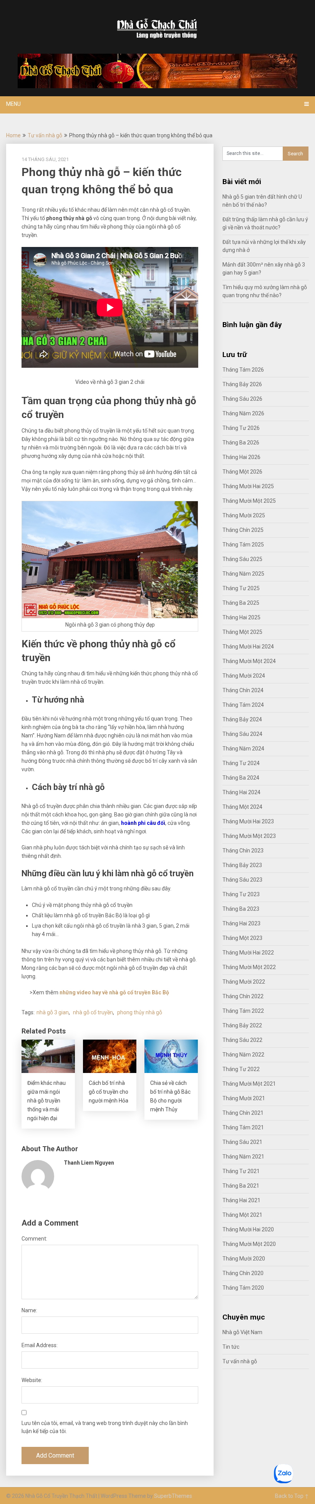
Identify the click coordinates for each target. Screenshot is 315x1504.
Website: (32, 1380)
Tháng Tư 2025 (241, 588)
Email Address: (40, 1345)
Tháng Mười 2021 (243, 1098)
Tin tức (230, 1347)
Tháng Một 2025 (242, 632)
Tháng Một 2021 (242, 1215)
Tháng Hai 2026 (241, 457)
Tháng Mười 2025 (243, 515)
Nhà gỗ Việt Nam (242, 1332)
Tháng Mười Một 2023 (249, 836)
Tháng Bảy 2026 (242, 384)
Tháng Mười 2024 (243, 676)
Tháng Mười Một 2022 (249, 967)
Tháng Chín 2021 (243, 1113)
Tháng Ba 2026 (240, 442)
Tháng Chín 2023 (243, 850)
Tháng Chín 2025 (243, 530)
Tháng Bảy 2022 (242, 1025)
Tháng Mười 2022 (243, 982)
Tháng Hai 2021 (241, 1200)
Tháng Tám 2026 (243, 370)
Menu (13, 104)
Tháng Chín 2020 (243, 1273)
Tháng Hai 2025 (241, 617)
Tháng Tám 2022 (243, 1011)
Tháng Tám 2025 (243, 544)
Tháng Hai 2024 (241, 792)
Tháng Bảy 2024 (242, 719)
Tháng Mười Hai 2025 (248, 486)
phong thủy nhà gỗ (139, 1012)
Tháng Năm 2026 (243, 413)
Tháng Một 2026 (242, 472)
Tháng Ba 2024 (240, 778)
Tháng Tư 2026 (241, 428)
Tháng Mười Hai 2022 (248, 952)
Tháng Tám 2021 (243, 1127)
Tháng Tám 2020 (243, 1288)
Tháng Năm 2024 (243, 748)
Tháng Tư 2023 (241, 894)
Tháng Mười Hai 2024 (248, 646)
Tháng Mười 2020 (243, 1259)
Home (13, 135)
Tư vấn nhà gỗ (45, 135)
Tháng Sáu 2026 (242, 399)
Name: (29, 1310)
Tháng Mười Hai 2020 (248, 1229)
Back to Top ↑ (292, 1496)
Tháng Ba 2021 (240, 1186)
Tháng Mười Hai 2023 (248, 821)
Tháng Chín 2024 (243, 690)
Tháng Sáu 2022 (242, 1040)
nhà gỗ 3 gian (52, 1012)
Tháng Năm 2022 (243, 1054)
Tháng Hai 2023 (241, 923)
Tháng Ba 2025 (240, 603)
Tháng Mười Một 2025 (249, 501)
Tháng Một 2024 (242, 807)
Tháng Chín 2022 (243, 996)
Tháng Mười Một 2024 (249, 661)
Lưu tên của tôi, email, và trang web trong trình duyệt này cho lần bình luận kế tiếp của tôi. (105, 1427)
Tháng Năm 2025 (243, 574)
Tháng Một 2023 (242, 938)
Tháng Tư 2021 (241, 1171)
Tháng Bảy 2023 (242, 865)
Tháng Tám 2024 (243, 705)
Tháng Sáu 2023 (242, 880)
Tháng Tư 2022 (241, 1069)
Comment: (34, 1239)
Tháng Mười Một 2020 (249, 1244)
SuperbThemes (173, 1496)
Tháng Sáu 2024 (242, 734)
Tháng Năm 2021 (243, 1157)
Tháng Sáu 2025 (242, 559)
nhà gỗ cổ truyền (93, 1012)
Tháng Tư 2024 (241, 763)
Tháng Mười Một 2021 (249, 1084)
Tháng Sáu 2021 (242, 1142)
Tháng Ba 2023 (240, 909)
